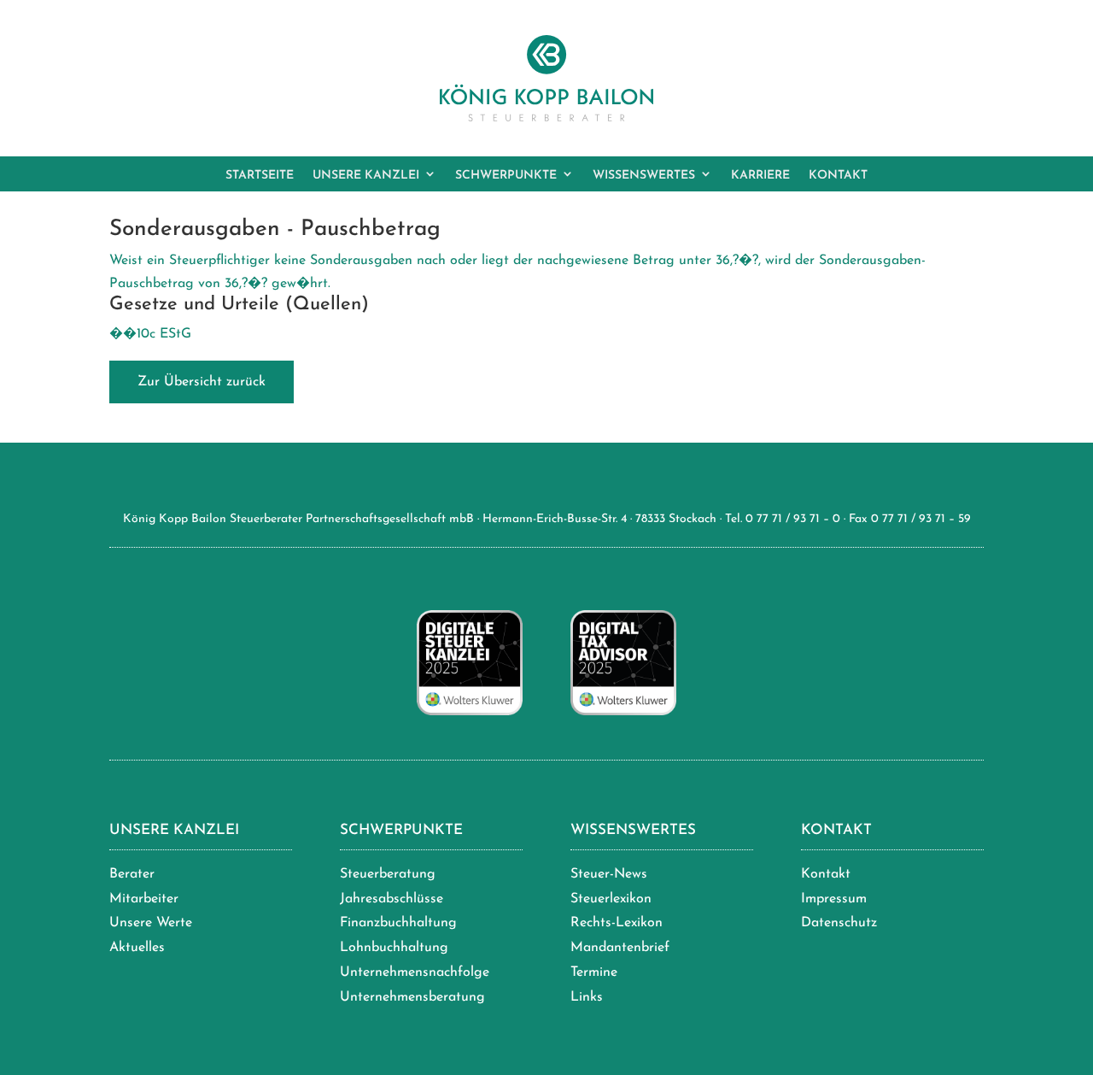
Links (586, 997)
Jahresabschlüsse (391, 899)
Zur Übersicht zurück (201, 382)
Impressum (834, 899)
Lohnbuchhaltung (394, 948)
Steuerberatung (387, 874)
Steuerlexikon (611, 899)
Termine (593, 972)
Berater (132, 874)
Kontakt (836, 830)
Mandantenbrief (619, 948)
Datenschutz (839, 923)
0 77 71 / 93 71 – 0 (792, 519)
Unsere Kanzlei (174, 830)
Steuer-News (608, 874)
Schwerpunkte (401, 830)
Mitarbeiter (143, 899)
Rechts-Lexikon (616, 923)
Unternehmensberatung (412, 997)
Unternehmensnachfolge (414, 972)
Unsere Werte (150, 923)
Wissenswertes (633, 830)
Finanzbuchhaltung (398, 923)
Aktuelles (137, 948)
